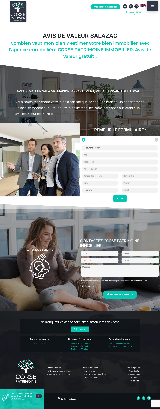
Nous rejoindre (134, 367)
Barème (134, 377)
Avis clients (134, 371)
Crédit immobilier (90, 377)
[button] (105, 6)
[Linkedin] (136, 6)
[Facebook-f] (138, 398)
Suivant (120, 198)
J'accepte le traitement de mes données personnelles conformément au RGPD (115, 281)
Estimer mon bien (90, 367)
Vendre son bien (54, 367)
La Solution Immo (68, 399)
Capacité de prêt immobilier (95, 374)
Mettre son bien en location (59, 371)
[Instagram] (131, 6)
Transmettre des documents (59, 374)
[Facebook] (125, 6)
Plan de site (134, 381)
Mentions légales (134, 374)
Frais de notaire (89, 371)
